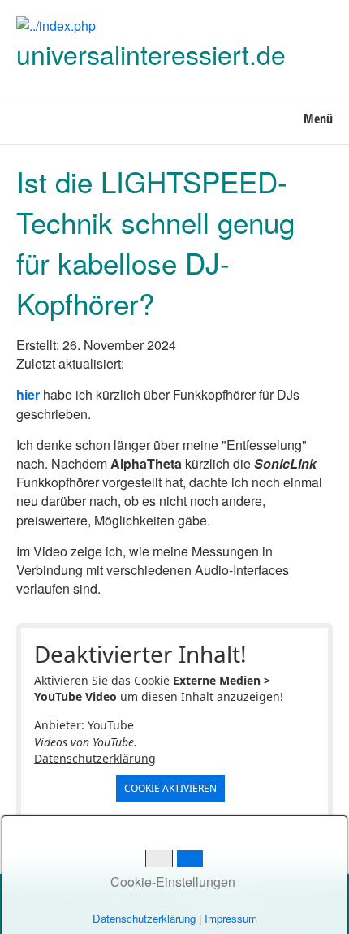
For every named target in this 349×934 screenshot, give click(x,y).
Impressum (231, 918)
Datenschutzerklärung (95, 758)
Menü (318, 119)
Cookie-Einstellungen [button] (171, 881)
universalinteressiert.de (151, 53)
